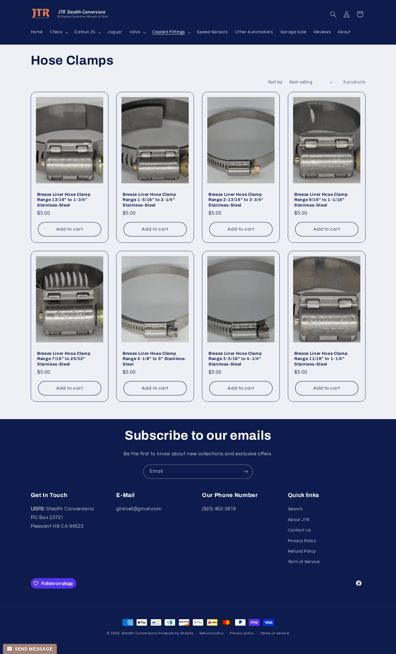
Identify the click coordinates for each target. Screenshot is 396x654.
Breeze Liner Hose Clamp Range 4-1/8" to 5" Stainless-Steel (154, 358)
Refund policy (211, 633)
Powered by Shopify (175, 633)
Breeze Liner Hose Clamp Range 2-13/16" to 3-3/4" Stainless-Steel (236, 199)
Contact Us (299, 530)
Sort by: (275, 82)
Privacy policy (242, 633)
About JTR (299, 520)
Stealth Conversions (139, 633)
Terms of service (274, 633)
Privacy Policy (302, 541)
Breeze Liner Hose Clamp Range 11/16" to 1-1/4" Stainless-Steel (321, 358)
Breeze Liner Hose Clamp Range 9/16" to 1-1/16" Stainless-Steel (321, 199)
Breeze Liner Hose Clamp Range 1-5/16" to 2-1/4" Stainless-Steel (149, 199)
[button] (58, 32)
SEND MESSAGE (32, 648)
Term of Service (303, 562)
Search (295, 509)
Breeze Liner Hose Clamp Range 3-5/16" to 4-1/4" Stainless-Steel (235, 358)
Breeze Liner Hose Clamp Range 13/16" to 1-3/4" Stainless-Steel (63, 199)
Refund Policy (302, 551)
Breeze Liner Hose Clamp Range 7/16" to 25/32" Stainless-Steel (63, 358)
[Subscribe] (246, 472)
